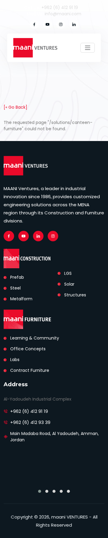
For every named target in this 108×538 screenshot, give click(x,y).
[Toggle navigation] (87, 48)
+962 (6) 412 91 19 (59, 7)
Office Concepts (28, 349)
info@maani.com (63, 14)
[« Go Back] (15, 107)
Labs (15, 360)
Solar (69, 284)
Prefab (17, 277)
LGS (68, 273)
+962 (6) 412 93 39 (30, 422)
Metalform (21, 299)
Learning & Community (34, 338)
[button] (39, 491)
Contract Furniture (29, 370)
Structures (75, 295)
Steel (15, 288)
